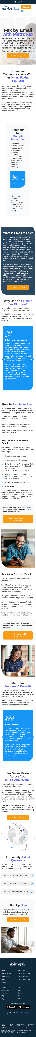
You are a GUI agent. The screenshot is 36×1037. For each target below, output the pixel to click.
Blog (2, 999)
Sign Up (26, 7)
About (19, 987)
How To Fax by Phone (24, 979)
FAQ (2, 996)
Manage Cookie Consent (20, 1025)
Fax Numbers (5, 990)
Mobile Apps (4, 993)
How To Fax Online (23, 976)
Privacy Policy (11, 1025)
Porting (3, 979)
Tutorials (20, 996)
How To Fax (21, 970)
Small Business (5, 976)
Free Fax (3, 982)
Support (20, 993)
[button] (13, 179)
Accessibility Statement (18, 1012)
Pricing (3, 970)
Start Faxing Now (6, 973)
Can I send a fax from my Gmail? (15, 892)
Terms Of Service (3, 1025)
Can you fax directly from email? (15, 875)
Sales (19, 990)
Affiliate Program (22, 999)
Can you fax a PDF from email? (15, 884)
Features (3, 987)
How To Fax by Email (24, 973)
